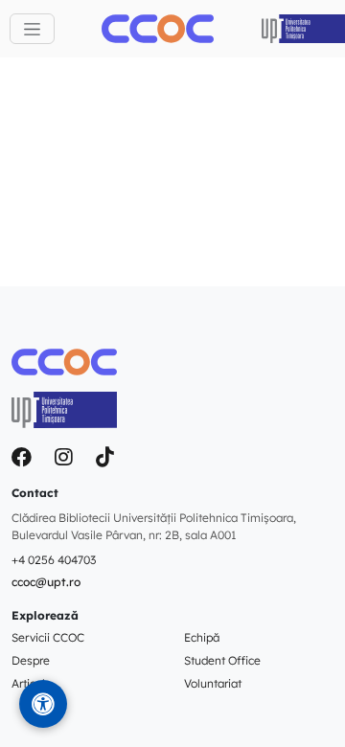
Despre (31, 660)
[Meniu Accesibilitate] (43, 704)
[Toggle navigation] (32, 28)
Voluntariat (213, 683)
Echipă (201, 637)
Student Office (222, 660)
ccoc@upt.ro (46, 582)
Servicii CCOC (48, 637)
